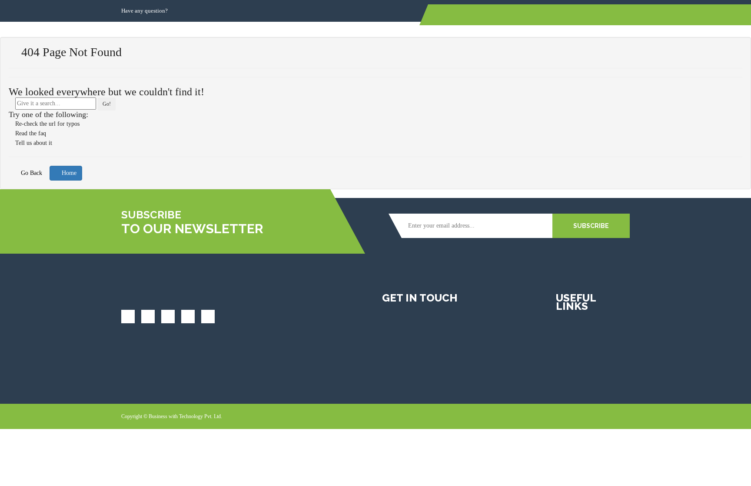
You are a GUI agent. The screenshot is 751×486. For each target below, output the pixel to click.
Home (68, 173)
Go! (107, 104)
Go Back (30, 173)
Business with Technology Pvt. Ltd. (185, 416)
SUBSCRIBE (591, 225)
